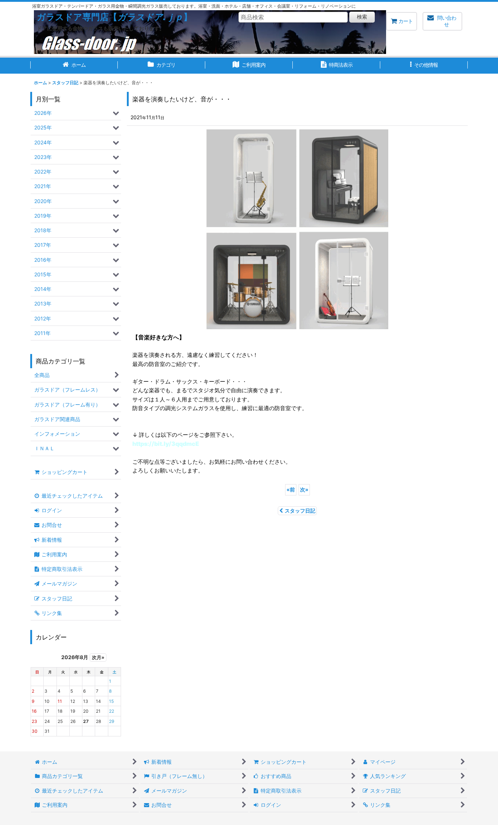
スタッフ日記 (300, 510)
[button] (424, 66)
